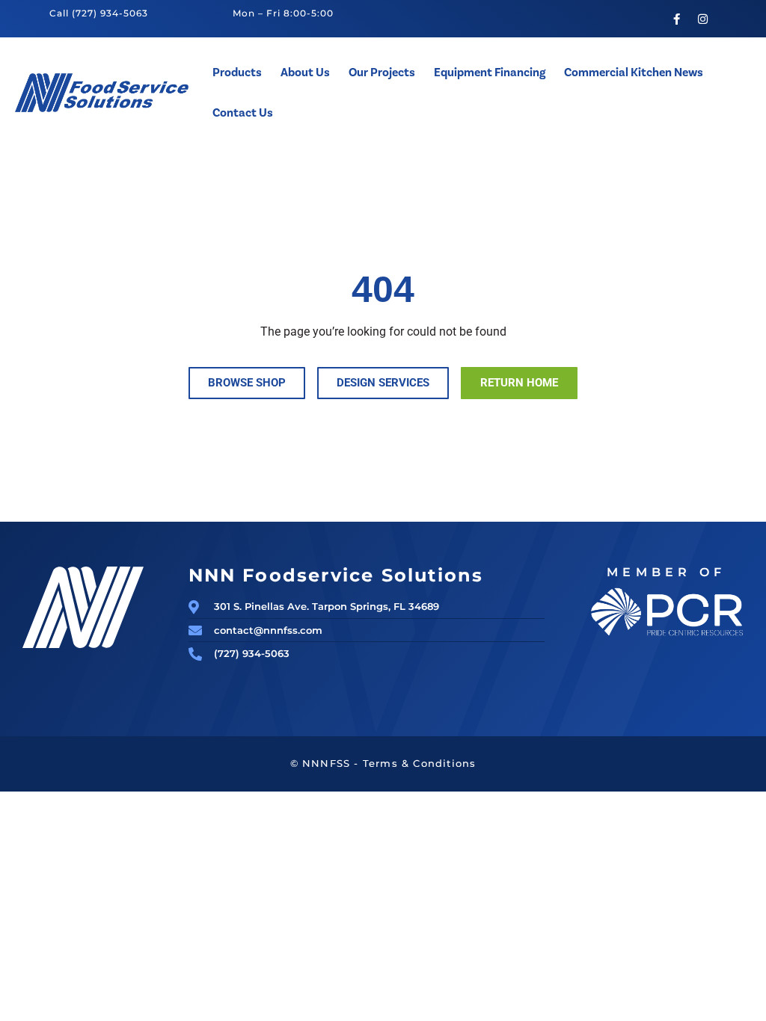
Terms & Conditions (420, 763)
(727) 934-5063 (110, 13)
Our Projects (382, 72)
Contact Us (242, 112)
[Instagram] (702, 18)
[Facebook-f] (676, 18)
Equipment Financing (489, 72)
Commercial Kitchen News (633, 72)
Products (237, 72)
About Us (305, 72)
